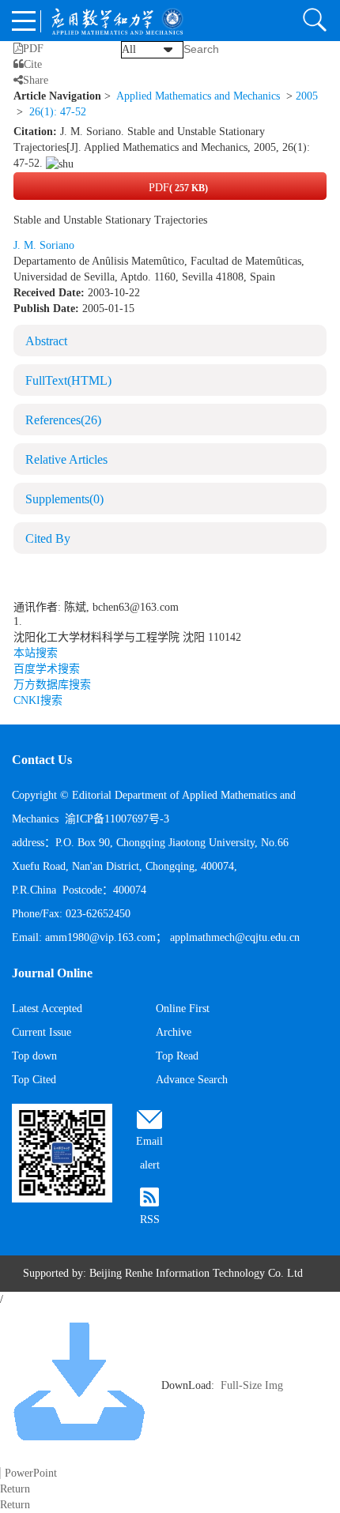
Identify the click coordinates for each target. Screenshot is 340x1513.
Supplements (64, 499)
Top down (34, 1056)
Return (15, 1489)
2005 (307, 96)
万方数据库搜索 (52, 685)
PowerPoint (31, 1473)
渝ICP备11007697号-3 (117, 819)
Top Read (177, 1056)
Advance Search (192, 1080)
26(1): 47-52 (57, 112)
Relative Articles (66, 459)
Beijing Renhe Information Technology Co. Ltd (196, 1273)
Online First (183, 1008)
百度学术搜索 (46, 669)
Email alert (149, 1153)
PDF (176, 188)
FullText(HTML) (68, 380)
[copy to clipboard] (60, 163)
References (63, 420)
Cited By (47, 538)
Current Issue (41, 1032)
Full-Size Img (252, 1385)
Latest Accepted (47, 1008)
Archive (173, 1032)
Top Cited (34, 1080)
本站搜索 (35, 653)
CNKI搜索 (37, 700)
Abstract (46, 341)
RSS (150, 1219)
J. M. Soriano (43, 245)
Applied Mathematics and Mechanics (198, 96)
